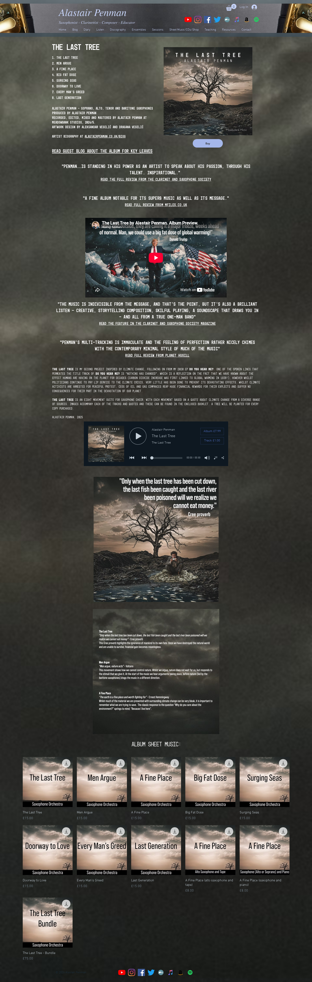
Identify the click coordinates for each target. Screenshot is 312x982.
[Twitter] (217, 19)
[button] (231, 7)
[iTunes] (236, 19)
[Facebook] (207, 19)
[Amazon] (246, 19)
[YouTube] (188, 19)
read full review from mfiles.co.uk (156, 205)
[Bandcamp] (227, 19)
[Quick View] (48, 782)
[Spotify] (256, 19)
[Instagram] (197, 19)
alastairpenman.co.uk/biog (105, 136)
